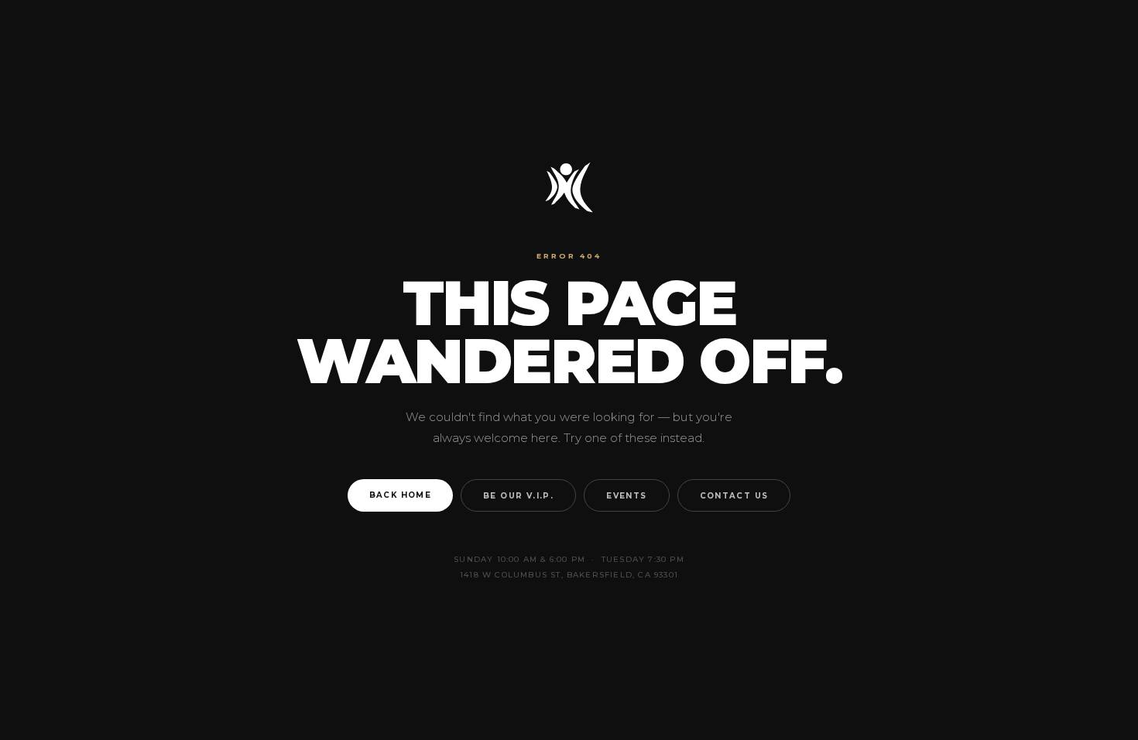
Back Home (400, 494)
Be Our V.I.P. (518, 495)
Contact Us (734, 495)
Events (626, 495)
